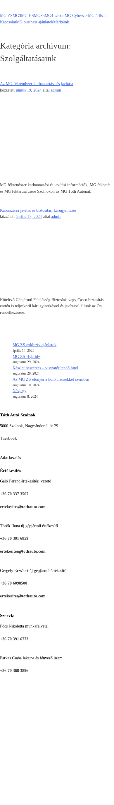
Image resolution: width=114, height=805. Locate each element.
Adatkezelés (10, 457)
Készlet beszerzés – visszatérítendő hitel (45, 368)
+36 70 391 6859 (14, 538)
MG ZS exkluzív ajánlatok (34, 344)
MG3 (17, 15)
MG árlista (97, 15)
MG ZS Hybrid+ (26, 356)
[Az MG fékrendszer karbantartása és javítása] (57, 102)
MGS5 (39, 15)
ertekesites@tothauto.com (23, 506)
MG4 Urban (55, 15)
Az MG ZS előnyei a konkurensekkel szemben (51, 379)
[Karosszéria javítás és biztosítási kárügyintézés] (57, 229)
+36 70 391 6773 (14, 639)
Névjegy (19, 390)
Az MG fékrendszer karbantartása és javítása (36, 83)
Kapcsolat (8, 22)
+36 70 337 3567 (14, 494)
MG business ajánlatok (34, 22)
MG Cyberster (76, 15)
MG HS (27, 15)
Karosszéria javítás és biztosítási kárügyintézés (38, 210)
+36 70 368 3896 (14, 670)
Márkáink (61, 22)
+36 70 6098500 (13, 583)
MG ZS (6, 15)
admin (56, 90)
